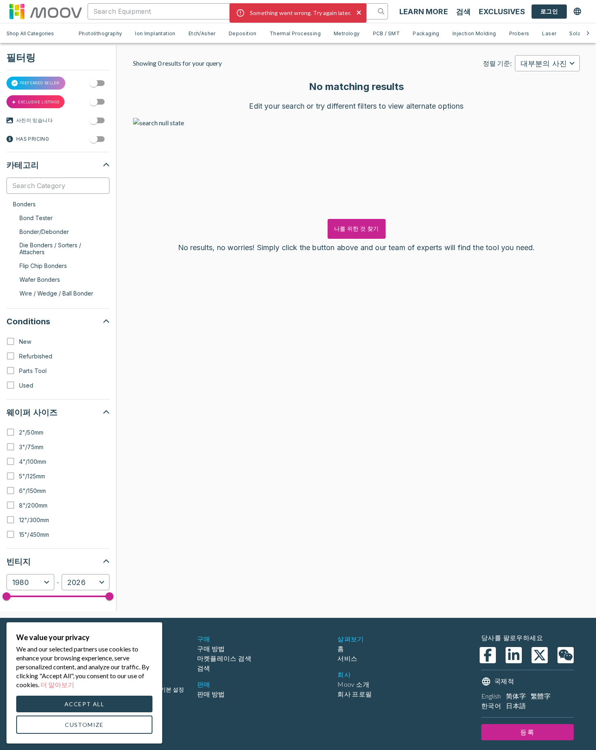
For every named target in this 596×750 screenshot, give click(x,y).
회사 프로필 (354, 694)
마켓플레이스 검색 (224, 658)
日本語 (516, 705)
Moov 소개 (353, 684)
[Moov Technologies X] (540, 655)
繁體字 (541, 696)
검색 (203, 668)
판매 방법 (211, 694)
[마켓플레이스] (45, 11)
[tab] (100, 33)
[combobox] (30, 582)
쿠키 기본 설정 (166, 689)
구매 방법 (211, 648)
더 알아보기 (57, 684)
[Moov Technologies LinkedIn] (514, 655)
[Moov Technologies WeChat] (565, 655)
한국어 (491, 705)
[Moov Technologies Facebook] (488, 655)
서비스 (347, 658)
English (491, 696)
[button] (58, 165)
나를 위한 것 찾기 (356, 228)
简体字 (516, 696)
